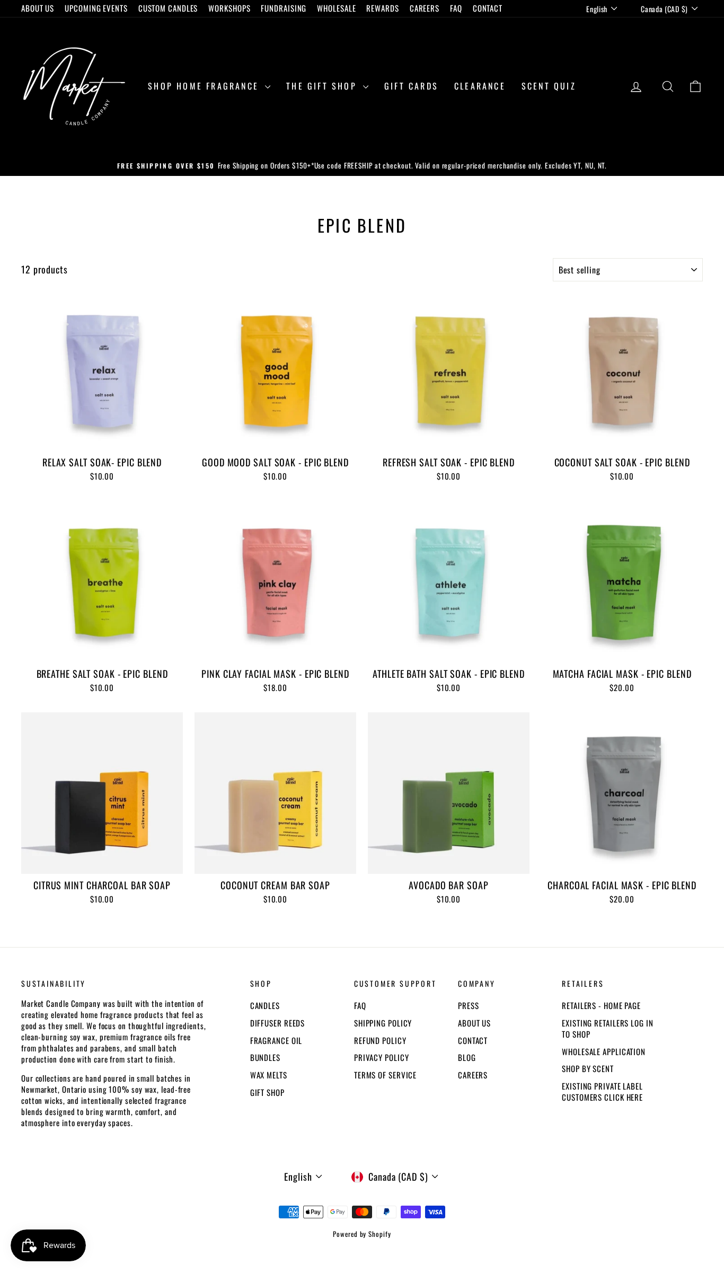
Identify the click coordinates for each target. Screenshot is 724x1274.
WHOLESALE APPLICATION (604, 1051)
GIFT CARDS (411, 85)
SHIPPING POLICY (383, 1023)
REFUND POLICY (380, 1040)
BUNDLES (265, 1057)
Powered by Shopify (362, 1233)
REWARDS (382, 8)
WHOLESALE (336, 8)
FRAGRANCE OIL (276, 1040)
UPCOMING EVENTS (96, 8)
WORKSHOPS (229, 8)
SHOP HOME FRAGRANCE (205, 85)
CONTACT (487, 8)
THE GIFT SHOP (323, 85)
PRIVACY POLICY (381, 1057)
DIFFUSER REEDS (277, 1023)
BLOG (467, 1057)
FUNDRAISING (283, 8)
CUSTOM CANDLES (168, 8)
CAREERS (424, 8)
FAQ (456, 8)
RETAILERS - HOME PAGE (601, 1005)
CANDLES (265, 1005)
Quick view (102, 439)
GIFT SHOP (267, 1092)
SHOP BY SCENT (588, 1068)
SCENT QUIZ (549, 85)
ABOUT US (37, 8)
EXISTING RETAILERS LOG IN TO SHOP (608, 1028)
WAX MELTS (268, 1075)
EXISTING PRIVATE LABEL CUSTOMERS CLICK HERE (602, 1091)
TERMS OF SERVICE (385, 1075)
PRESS (468, 1005)
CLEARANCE (480, 85)
